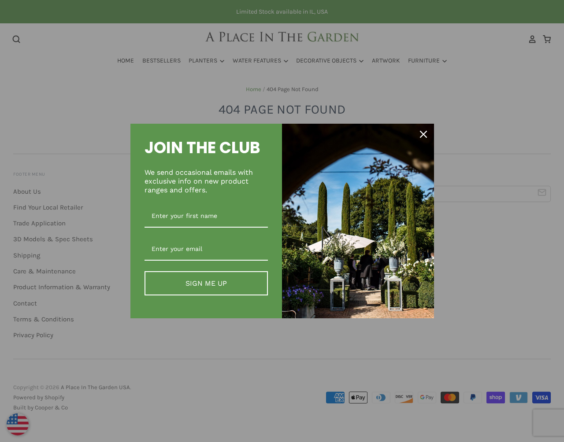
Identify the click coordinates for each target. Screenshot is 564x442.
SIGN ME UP (206, 283)
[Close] (423, 134)
